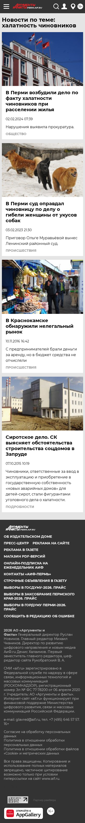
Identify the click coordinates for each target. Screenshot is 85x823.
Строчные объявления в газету (35, 581)
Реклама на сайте (51, 543)
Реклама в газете (21, 550)
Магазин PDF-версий (24, 556)
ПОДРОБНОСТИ (20, 506)
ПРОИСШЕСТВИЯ (21, 250)
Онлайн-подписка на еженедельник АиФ (26, 565)
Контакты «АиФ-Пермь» (27, 574)
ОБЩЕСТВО (16, 134)
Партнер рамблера (44, 800)
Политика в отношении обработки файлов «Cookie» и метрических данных (41, 751)
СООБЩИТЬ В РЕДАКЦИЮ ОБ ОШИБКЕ (39, 616)
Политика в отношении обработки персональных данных (34, 742)
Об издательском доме (28, 536)
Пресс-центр (16, 543)
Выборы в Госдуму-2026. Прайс (35, 587)
